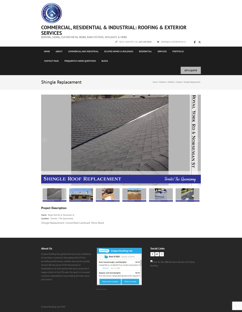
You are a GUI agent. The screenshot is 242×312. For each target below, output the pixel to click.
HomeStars (104, 289)
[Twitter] (157, 254)
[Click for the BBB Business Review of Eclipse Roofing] (175, 265)
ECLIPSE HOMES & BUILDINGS (118, 51)
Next (197, 140)
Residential (145, 51)
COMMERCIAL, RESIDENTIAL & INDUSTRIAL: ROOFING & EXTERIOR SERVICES (114, 30)
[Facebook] (152, 254)
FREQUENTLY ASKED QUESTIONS (80, 60)
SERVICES (162, 51)
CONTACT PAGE (51, 60)
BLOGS (105, 60)
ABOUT (59, 51)
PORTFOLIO (178, 51)
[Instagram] (162, 254)
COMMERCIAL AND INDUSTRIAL (83, 51)
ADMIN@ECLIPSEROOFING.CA (173, 42)
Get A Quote (190, 70)
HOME (47, 51)
